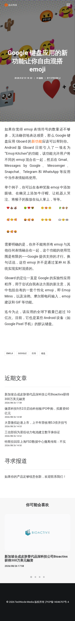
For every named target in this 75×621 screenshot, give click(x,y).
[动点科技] (11, 5)
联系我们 (57, 476)
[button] (68, 5)
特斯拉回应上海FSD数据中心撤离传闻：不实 (35, 441)
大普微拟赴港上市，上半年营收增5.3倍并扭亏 (36, 422)
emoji (9, 353)
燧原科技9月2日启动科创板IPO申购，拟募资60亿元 (37, 411)
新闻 (41, 78)
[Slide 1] (31, 577)
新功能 (37, 141)
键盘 (43, 353)
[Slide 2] (35, 577)
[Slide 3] (40, 577)
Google (22, 353)
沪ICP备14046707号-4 (57, 601)
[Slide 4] (44, 577)
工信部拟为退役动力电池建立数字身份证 (32, 432)
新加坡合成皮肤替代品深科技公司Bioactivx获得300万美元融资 (37, 397)
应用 (34, 353)
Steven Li (55, 78)
